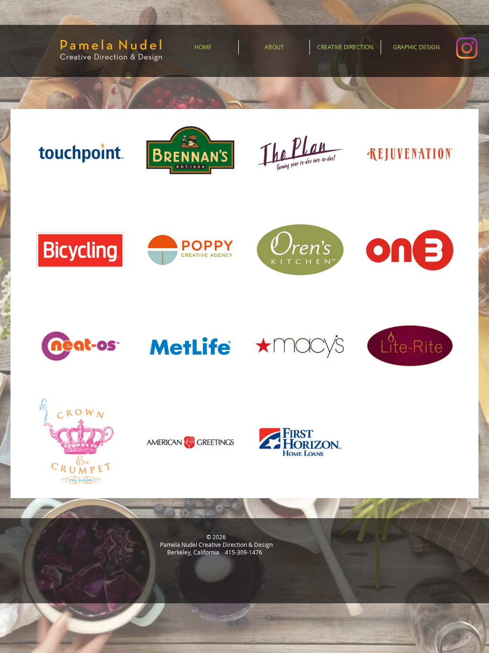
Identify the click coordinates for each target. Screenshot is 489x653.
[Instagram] (467, 48)
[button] (274, 47)
